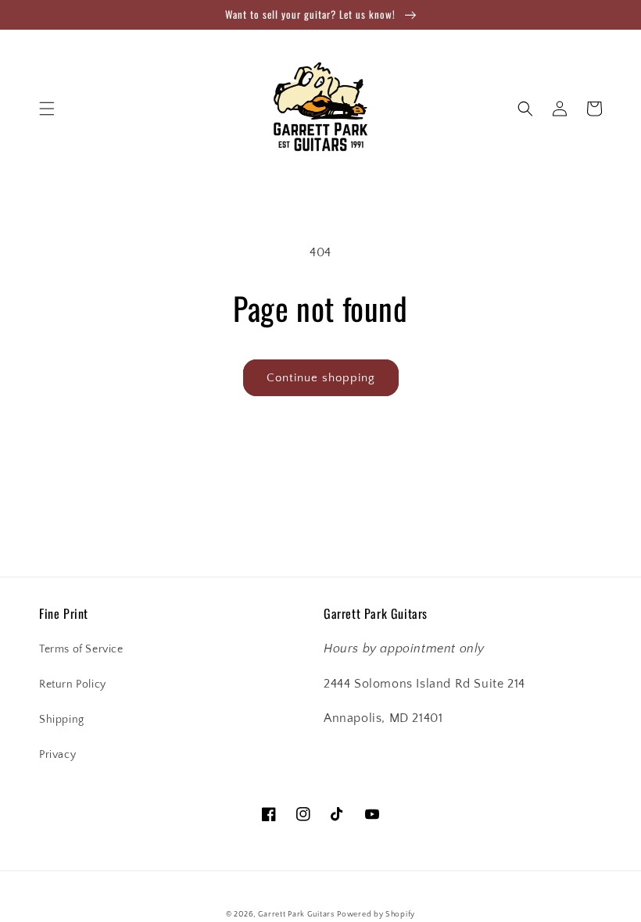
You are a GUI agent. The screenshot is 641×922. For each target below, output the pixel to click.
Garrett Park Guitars (296, 914)
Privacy (57, 755)
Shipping (61, 719)
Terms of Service (81, 649)
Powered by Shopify (376, 914)
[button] (47, 108)
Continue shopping (321, 377)
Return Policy (72, 684)
